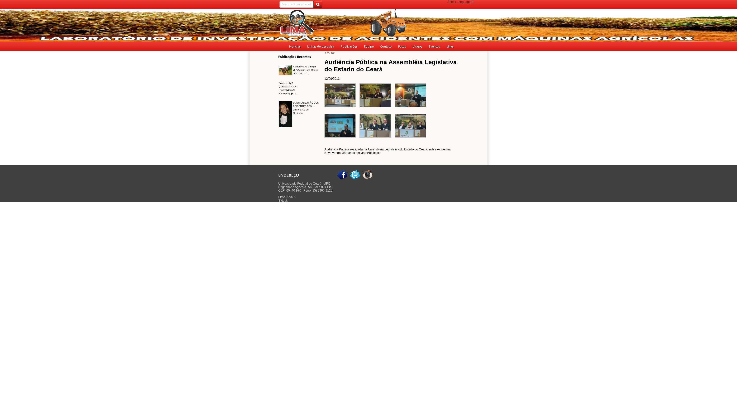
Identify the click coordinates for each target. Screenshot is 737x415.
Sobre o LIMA (286, 83)
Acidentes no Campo (304, 66)
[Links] (450, 47)
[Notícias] (295, 47)
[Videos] (417, 47)
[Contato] (386, 47)
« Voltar (329, 52)
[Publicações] (349, 47)
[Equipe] (369, 47)
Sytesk (283, 200)
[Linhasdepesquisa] (320, 47)
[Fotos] (402, 47)
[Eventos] (434, 47)
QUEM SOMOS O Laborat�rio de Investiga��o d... (288, 90)
